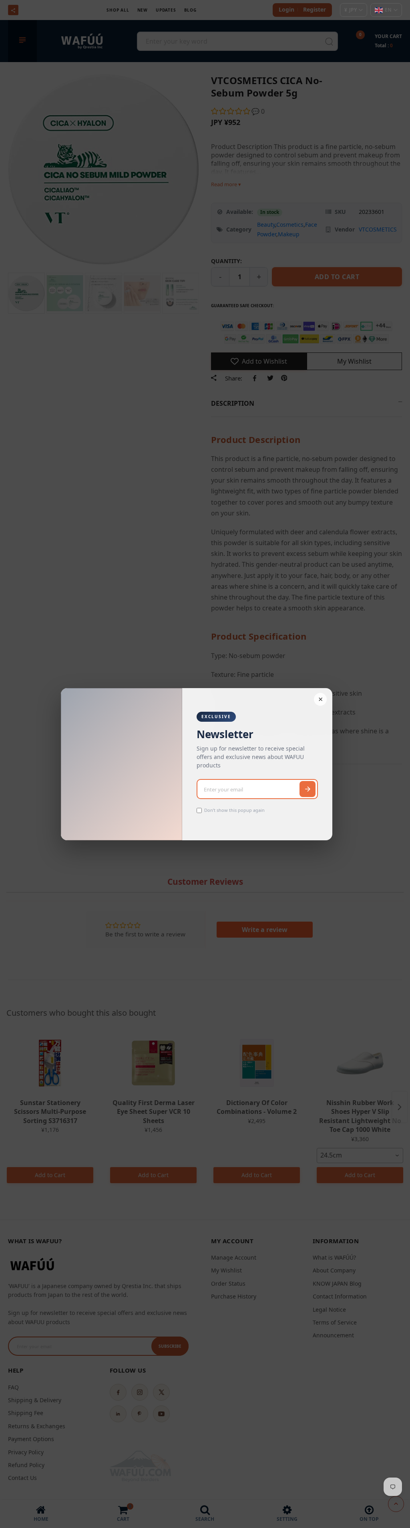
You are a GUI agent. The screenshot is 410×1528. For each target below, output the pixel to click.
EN (388, 9)
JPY (350, 9)
